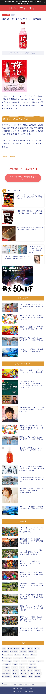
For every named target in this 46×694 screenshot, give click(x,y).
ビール (23, 670)
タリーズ (32, 661)
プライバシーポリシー (19, 688)
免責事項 (30, 688)
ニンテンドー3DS (32, 667)
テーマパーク (24, 664)
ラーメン (16, 673)
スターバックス (7, 661)
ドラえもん (6, 667)
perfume (18, 648)
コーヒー (26, 654)
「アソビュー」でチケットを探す (23, 178)
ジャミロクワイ (19, 658)
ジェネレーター (7, 658)
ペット (30, 670)
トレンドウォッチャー (23, 8)
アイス (37, 648)
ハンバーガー (7, 670)
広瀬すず (17, 676)
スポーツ (17, 661)
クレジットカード (8, 654)
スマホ (24, 661)
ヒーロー (16, 670)
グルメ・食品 (6, 15)
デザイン (33, 664)
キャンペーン (33, 651)
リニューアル (25, 673)
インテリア (14, 651)
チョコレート (7, 664)
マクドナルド (7, 673)
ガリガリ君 (23, 651)
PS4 (24, 648)
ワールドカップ (7, 676)
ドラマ (22, 667)
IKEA (10, 648)
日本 (31, 676)
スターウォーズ (30, 658)
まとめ (30, 648)
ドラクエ (15, 667)
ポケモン (38, 670)
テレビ (15, 664)
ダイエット (40, 661)
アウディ (6, 651)
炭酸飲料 (13, 156)
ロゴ (33, 673)
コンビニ (18, 654)
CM (4, 648)
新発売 (5, 156)
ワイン (39, 673)
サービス (34, 654)
